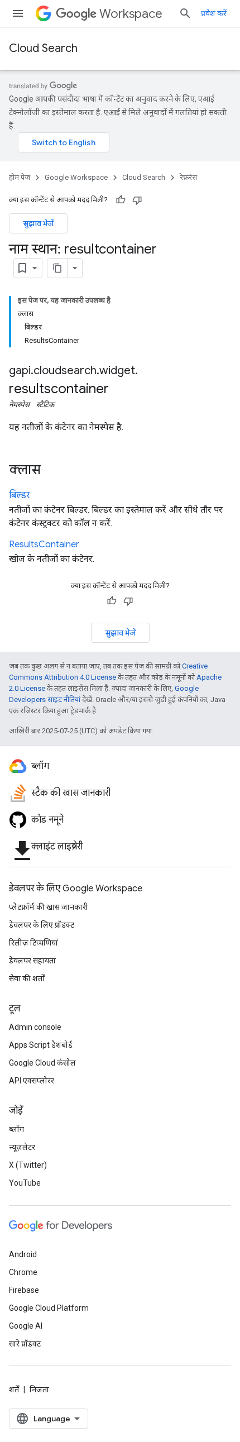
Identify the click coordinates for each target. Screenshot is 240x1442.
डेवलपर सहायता (32, 960)
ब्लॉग (16, 1129)
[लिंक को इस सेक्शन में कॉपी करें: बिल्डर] (41, 496)
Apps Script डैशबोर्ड (41, 1044)
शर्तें (14, 1389)
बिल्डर (19, 495)
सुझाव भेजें (38, 223)
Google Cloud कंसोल (42, 1062)
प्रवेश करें (214, 13)
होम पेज (19, 177)
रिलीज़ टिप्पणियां (33, 942)
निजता (39, 1389)
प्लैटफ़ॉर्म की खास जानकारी (48, 907)
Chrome (23, 1272)
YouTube (25, 1182)
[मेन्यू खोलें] (18, 13)
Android (23, 1254)
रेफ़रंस (188, 177)
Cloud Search (43, 48)
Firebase (24, 1290)
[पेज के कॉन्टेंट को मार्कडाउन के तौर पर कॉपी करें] (57, 268)
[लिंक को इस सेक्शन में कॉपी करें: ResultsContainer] (90, 545)
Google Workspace (76, 177)
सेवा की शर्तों (27, 978)
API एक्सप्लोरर (31, 1080)
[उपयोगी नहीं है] (137, 200)
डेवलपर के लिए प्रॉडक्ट (41, 924)
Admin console (35, 1027)
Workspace (130, 13)
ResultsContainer (44, 544)
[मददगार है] (120, 200)
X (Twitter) (28, 1165)
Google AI (25, 1325)
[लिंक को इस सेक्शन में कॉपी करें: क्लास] (52, 471)
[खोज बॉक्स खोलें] (185, 13)
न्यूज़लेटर (22, 1147)
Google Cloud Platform (49, 1307)
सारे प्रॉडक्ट (25, 1343)
